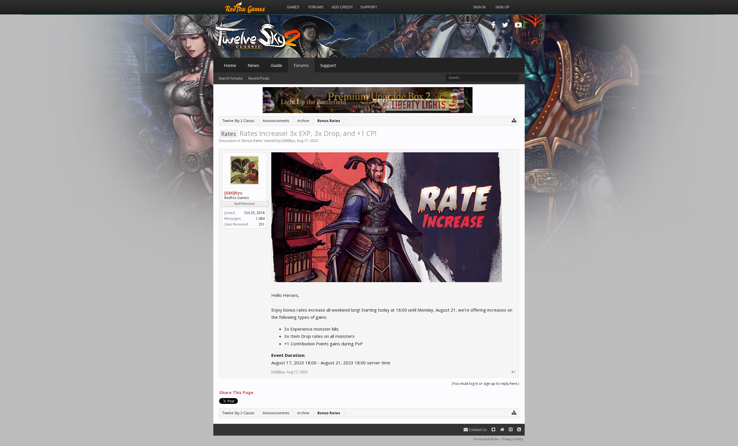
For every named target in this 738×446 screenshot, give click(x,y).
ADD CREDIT (342, 7)
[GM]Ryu (288, 140)
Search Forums (231, 78)
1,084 (260, 218)
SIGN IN (479, 7)
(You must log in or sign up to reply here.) (485, 383)
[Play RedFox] (245, 7)
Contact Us (477, 429)
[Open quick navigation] (514, 120)
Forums (301, 65)
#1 (513, 372)
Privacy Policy (512, 439)
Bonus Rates (252, 140)
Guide (276, 65)
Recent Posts (258, 78)
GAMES (293, 7)
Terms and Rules (486, 439)
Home (230, 65)
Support (328, 65)
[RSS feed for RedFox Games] (519, 430)
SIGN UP (502, 7)
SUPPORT (368, 7)
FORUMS (315, 7)
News (253, 65)
